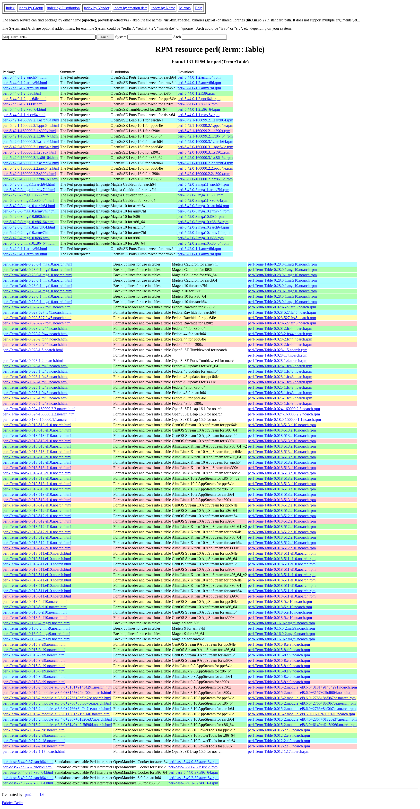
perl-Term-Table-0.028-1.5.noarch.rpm (277, 350)
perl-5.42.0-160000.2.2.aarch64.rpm (205, 163)
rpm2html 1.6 (34, 794)
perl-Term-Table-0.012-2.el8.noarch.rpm (279, 730)
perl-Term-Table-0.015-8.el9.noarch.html (34, 644)
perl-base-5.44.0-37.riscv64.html (27, 767)
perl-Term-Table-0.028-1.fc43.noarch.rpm (280, 366)
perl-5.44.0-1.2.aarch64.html (24, 77)
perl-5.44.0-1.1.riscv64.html (24, 115)
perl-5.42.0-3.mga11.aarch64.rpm (203, 184)
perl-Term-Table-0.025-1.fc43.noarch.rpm (280, 387)
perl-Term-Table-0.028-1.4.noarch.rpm (277, 355)
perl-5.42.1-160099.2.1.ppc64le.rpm (205, 125)
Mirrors (185, 8)
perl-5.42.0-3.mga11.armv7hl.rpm (203, 190)
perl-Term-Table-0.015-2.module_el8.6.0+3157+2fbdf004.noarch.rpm (301, 692)
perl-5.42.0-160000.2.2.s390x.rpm (203, 174)
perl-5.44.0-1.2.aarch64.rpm (198, 77)
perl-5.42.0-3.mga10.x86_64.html (28, 222)
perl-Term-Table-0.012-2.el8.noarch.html (34, 730)
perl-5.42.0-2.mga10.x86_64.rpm (202, 243)
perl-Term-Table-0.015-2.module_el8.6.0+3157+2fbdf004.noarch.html (57, 692)
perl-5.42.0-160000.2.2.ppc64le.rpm (205, 168)
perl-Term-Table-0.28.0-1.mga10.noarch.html (37, 264)
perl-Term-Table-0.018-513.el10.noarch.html (37, 425)
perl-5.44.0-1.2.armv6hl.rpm (199, 83)
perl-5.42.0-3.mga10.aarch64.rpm (203, 206)
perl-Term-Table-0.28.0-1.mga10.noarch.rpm (282, 264)
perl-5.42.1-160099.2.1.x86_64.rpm (205, 136)
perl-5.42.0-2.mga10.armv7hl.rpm (203, 232)
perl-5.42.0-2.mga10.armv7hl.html (29, 232)
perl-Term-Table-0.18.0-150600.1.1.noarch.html (39, 419)
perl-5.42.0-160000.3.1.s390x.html (29, 152)
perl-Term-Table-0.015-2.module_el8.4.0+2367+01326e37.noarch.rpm (302, 719)
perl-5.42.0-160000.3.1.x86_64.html (31, 158)
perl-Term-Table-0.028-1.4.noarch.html (33, 361)
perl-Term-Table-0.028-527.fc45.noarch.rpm (282, 307)
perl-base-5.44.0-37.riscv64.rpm (193, 767)
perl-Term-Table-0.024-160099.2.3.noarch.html (39, 409)
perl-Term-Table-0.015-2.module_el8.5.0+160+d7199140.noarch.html (56, 714)
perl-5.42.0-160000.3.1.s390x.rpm (203, 152)
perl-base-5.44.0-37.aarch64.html (28, 762)
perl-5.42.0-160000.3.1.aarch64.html (31, 141)
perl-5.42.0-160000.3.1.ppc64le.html (31, 147)
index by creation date (130, 8)
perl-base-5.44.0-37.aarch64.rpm (193, 762)
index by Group (31, 8)
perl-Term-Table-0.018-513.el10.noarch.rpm (282, 425)
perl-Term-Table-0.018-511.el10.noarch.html (37, 553)
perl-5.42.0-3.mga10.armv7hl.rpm (203, 211)
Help (198, 8)
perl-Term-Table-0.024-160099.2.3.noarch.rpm (284, 409)
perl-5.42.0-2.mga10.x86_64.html (28, 243)
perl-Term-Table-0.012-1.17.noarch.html (34, 751)
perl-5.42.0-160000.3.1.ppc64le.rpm (205, 147)
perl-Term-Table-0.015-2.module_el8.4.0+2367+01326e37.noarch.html (57, 719)
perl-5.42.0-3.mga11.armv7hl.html (29, 190)
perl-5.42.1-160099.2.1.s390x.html (29, 131)
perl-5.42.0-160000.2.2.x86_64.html (31, 179)
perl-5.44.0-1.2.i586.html (22, 93)
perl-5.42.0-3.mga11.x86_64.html (28, 200)
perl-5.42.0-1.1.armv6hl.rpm (199, 249)
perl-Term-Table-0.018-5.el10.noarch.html (35, 601)
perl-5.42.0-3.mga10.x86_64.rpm (202, 222)
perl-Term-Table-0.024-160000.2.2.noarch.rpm (284, 414)
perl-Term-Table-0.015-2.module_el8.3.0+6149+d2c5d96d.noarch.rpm (302, 725)
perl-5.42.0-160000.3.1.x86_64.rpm (205, 158)
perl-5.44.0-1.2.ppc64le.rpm (198, 99)
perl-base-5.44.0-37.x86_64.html (28, 772)
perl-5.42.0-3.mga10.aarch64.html (29, 206)
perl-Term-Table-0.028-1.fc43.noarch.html (35, 366)
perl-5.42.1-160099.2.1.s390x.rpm (203, 131)
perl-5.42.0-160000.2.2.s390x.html (29, 174)
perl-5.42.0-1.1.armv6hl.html (25, 249)
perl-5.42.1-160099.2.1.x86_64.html (31, 136)
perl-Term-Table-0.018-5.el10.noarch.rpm (280, 601)
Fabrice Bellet (12, 803)
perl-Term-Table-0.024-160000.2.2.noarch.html (39, 414)
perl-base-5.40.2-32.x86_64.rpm (193, 783)
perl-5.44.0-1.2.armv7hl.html (25, 88)
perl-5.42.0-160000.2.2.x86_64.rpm (205, 179)
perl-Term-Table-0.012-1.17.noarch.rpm (278, 751)
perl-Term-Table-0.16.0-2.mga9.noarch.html (36, 623)
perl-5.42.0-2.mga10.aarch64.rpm (203, 227)
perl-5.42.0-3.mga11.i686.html (26, 195)
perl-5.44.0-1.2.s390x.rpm (197, 104)
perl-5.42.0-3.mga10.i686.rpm (200, 216)
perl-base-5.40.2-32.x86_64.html (28, 783)
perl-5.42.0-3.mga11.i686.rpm (200, 195)
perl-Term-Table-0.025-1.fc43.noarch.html (35, 387)
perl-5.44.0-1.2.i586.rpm (196, 93)
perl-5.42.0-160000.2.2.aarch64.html (31, 163)
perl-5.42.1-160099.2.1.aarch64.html (31, 120)
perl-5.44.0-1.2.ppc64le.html (24, 99)
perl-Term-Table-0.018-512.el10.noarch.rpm (282, 505)
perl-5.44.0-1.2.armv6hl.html (25, 83)
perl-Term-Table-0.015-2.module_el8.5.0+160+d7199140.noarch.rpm (301, 714)
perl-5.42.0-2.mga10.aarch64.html (29, 227)
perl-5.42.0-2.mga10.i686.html (26, 238)
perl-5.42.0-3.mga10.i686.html (26, 216)
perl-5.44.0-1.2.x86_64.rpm (198, 109)
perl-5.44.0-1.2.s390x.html (23, 104)
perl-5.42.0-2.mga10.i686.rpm (200, 238)
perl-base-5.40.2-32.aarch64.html (28, 778)
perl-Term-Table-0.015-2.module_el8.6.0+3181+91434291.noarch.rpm (302, 687)
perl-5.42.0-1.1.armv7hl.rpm (199, 254)
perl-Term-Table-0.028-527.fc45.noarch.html (37, 307)
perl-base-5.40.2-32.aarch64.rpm (193, 778)
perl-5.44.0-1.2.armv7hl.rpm (199, 88)
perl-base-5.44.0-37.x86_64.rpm (193, 772)
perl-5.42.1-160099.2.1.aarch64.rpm (205, 120)
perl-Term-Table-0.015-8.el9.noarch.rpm (279, 644)
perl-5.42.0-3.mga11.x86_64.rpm (202, 200)
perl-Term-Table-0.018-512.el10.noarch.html (37, 505)
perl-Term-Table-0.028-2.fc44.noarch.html (35, 328)
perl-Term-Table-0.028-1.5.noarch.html (33, 350)
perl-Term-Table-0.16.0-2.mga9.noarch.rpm (281, 623)
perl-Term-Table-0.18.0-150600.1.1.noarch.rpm (284, 419)
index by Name (163, 8)
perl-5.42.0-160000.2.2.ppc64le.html (31, 168)
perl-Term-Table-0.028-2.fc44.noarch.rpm (280, 328)
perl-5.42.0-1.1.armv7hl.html (25, 254)
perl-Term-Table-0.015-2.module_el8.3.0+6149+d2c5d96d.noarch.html (57, 725)
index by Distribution (63, 8)
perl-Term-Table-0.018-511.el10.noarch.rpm (281, 553)
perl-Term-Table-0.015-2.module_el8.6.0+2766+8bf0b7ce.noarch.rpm (302, 698)
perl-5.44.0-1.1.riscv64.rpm (198, 115)
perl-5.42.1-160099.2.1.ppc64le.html (31, 125)
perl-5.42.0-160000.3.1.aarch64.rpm (205, 141)
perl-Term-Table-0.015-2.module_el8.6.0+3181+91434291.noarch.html (57, 687)
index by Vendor (96, 8)
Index (10, 8)
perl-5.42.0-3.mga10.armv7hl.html (29, 211)
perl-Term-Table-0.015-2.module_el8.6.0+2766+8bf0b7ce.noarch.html (57, 698)
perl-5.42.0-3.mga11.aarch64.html (29, 184)
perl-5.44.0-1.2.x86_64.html (24, 109)
